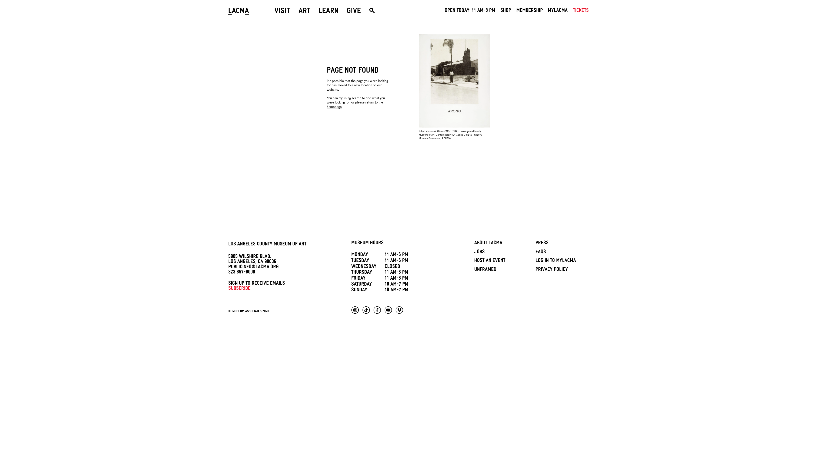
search (356, 98)
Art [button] (304, 12)
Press (542, 243)
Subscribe (239, 289)
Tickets (581, 11)
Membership (529, 11)
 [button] (372, 12)
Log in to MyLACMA (556, 261)
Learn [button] (329, 12)
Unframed (485, 270)
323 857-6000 (241, 272)
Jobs (479, 252)
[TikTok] (366, 310)
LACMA (238, 12)
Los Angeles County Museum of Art (267, 244)
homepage (334, 107)
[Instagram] (355, 310)
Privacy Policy (552, 270)
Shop (505, 11)
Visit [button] (282, 12)
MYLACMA (558, 11)
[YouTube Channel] (388, 310)
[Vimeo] (399, 310)
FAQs (541, 252)
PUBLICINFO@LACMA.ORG (253, 267)
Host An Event (489, 261)
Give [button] (354, 12)
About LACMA (488, 243)
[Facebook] (377, 310)
